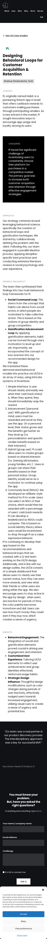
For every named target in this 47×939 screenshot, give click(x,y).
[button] (43, 889)
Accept (23, 914)
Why (26, 11)
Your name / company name (17, 824)
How (13, 11)
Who (20, 11)
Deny (23, 921)
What (6, 11)
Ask (41, 17)
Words (40, 11)
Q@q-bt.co (36, 811)
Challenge (8, 851)
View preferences (23, 928)
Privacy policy (22, 935)
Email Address (10, 837)
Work (32, 11)
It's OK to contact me (15, 872)
